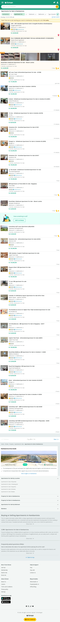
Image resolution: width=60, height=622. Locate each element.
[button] (55, 17)
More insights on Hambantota (28, 473)
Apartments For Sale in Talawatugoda (9, 484)
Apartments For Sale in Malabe (8, 491)
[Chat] (54, 2)
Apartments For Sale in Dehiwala (8, 489)
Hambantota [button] (5, 14)
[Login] (57, 2)
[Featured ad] (58, 68)
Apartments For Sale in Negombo (8, 486)
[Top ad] (58, 35)
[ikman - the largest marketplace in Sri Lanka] (9, 2)
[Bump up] (56, 68)
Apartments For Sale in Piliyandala (8, 481)
